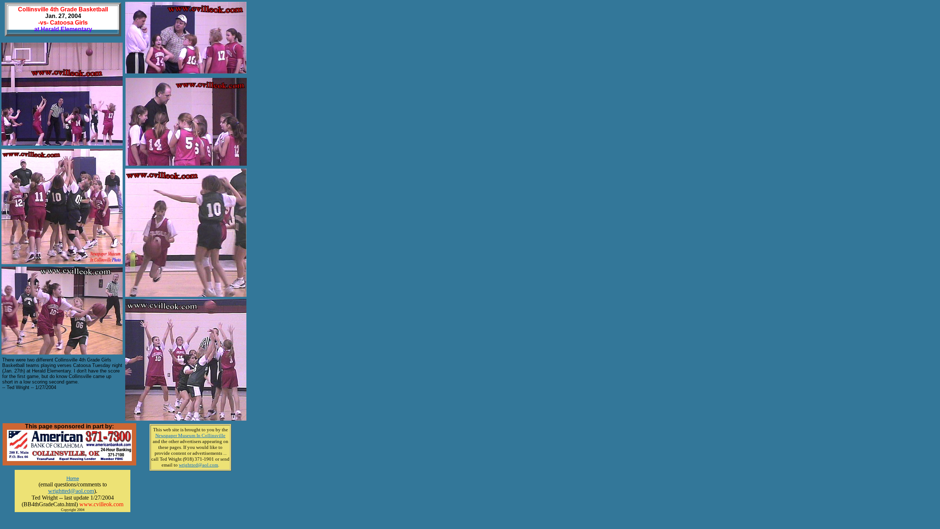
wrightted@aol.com (71, 491)
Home (72, 478)
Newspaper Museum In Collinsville (190, 435)
